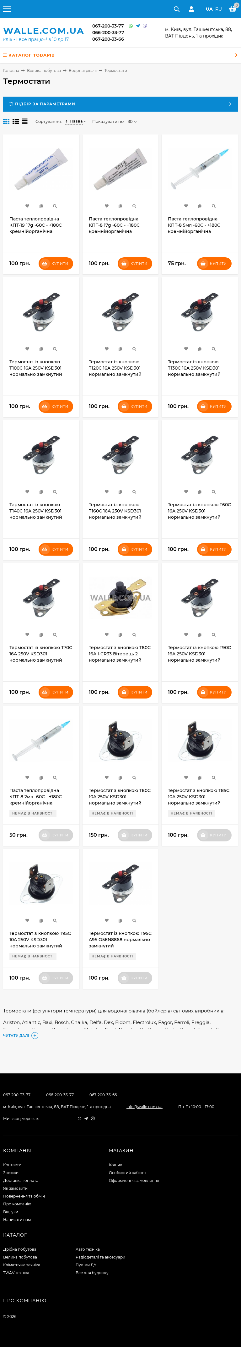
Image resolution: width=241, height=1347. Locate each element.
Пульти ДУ (86, 1265)
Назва (76, 121)
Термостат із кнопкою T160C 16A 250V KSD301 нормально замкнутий (115, 511)
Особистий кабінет (127, 1172)
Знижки (11, 1172)
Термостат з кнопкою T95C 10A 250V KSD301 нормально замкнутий (40, 940)
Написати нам (17, 1219)
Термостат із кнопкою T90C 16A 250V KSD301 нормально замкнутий (199, 654)
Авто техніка (88, 1249)
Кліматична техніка (21, 1265)
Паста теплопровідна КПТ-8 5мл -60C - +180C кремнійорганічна (194, 225)
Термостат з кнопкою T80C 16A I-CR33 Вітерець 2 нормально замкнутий (120, 654)
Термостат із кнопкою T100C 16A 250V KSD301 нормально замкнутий (35, 368)
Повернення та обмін (24, 1196)
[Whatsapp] (131, 26)
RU (218, 9)
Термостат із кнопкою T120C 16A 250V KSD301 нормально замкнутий (115, 368)
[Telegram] (138, 26)
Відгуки (10, 1211)
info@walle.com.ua (144, 1106)
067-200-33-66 (108, 39)
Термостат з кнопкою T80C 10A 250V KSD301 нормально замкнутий (120, 797)
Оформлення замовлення (134, 1180)
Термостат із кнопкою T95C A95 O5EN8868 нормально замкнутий (120, 940)
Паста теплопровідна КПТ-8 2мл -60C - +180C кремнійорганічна (35, 797)
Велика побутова (20, 1257)
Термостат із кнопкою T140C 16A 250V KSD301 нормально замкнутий (35, 511)
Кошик (115, 1165)
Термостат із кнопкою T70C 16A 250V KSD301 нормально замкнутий (40, 654)
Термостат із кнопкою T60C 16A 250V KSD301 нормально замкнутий (199, 511)
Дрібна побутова (19, 1249)
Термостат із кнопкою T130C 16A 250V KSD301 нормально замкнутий (194, 368)
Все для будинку (92, 1272)
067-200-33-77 (108, 26)
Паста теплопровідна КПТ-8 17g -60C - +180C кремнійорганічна (114, 225)
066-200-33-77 (108, 32)
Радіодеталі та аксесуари (100, 1257)
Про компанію (17, 1204)
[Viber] (145, 26)
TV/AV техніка (16, 1272)
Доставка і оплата (20, 1180)
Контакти (12, 1165)
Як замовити (15, 1188)
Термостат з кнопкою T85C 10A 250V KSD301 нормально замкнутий (198, 797)
